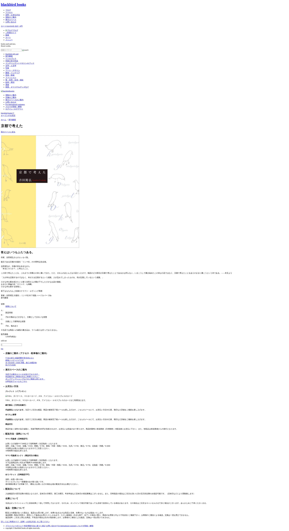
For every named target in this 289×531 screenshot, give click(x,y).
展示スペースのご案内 (14, 100)
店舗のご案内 (10, 97)
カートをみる (12, 26)
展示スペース (10, 20)
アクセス (9, 12)
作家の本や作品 (11, 61)
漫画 (7, 85)
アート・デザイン (12, 70)
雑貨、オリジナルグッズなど (17, 87)
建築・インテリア (12, 73)
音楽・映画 (9, 75)
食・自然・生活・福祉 (14, 80)
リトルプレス (10, 59)
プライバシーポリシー (14, 526)
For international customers (15, 104)
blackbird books (13, 4)
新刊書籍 (9, 56)
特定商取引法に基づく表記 (35, 526)
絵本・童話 (9, 82)
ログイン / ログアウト (14, 109)
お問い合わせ (10, 22)
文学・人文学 (10, 66)
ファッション (10, 78)
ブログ (8, 10)
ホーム (3, 120)
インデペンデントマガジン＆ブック (19, 63)
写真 (7, 68)
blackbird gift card (11, 54)
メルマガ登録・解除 (13, 107)
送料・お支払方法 (12, 15)
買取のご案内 (10, 17)
